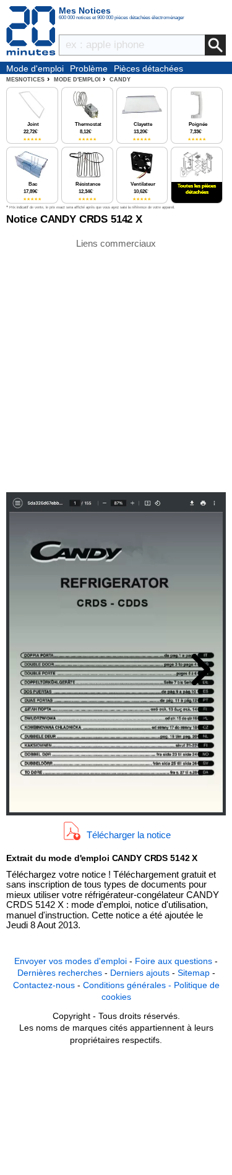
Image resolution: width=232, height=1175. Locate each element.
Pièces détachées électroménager (148, 69)
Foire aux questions (173, 961)
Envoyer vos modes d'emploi (70, 961)
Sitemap (194, 973)
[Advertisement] (116, 364)
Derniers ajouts (140, 973)
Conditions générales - (128, 985)
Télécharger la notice (129, 834)
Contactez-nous (44, 985)
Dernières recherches (59, 973)
